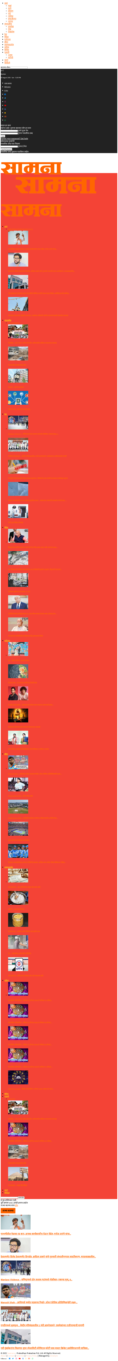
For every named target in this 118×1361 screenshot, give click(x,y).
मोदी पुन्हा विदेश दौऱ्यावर (15, 522)
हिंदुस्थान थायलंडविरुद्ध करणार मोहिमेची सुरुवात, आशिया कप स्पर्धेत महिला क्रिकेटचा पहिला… (37, 862)
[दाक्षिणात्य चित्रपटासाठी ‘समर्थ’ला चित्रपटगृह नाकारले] (18, 722)
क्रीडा (6, 42)
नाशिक (10, 16)
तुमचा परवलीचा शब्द (25, 133)
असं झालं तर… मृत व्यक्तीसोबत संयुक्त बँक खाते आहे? (24, 887)
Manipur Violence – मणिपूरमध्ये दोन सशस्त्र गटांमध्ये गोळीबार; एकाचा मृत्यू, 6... (36, 1280)
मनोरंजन (7, 39)
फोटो (6, 60)
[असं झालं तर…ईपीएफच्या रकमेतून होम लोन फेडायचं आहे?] (18, 970)
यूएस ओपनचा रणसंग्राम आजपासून (18, 840)
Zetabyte (54, 1356)
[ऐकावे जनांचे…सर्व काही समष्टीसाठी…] (18, 404)
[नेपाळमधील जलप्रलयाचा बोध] (18, 360)
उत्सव (10, 55)
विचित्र (6, 50)
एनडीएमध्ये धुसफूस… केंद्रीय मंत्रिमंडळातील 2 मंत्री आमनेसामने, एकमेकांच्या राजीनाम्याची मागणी (37, 456)
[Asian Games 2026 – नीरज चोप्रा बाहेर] (18, 790)
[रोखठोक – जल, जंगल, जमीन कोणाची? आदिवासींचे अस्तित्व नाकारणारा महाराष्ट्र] (18, 337)
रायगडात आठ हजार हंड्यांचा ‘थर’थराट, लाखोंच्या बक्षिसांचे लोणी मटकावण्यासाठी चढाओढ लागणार (38, 315)
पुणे (9, 13)
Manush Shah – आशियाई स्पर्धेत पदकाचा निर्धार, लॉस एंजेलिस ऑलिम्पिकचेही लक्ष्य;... (39, 1303)
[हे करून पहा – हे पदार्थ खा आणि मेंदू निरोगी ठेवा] (18, 677)
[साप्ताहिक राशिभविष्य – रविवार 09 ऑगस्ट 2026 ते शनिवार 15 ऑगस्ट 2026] (18, 1061)
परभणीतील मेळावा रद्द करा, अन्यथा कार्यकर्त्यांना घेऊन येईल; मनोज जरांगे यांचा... (36, 1234)
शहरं (6, 3)
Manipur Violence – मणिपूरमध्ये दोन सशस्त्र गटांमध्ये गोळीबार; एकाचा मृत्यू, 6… (33, 434)
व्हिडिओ (7, 63)
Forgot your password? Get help (14, 138)
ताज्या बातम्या (8, 83)
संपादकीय (8, 24)
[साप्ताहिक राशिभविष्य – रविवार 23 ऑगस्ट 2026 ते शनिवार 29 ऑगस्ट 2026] (18, 1017)
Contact (11, 1356)
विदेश (6, 37)
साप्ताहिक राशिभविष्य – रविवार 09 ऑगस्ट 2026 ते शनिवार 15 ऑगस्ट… (30, 1066)
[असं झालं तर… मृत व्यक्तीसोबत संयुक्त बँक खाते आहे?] (18, 882)
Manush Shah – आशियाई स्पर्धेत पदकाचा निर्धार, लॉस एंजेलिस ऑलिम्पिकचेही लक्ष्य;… (35, 774)
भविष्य (6, 47)
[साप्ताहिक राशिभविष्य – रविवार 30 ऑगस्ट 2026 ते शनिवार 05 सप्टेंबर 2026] (18, 995)
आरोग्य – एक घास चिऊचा (16, 909)
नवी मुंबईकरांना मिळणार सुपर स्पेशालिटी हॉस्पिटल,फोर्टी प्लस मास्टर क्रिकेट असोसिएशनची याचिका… (39, 293)
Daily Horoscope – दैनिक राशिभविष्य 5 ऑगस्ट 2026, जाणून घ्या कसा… (31, 1089)
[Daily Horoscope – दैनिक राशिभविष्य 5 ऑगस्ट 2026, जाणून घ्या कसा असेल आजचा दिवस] (18, 1083)
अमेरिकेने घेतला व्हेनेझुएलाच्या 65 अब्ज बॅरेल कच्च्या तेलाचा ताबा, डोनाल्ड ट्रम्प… (32, 613)
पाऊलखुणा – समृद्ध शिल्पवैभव (17, 1185)
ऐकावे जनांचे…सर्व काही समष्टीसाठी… (19, 409)
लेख (9, 29)
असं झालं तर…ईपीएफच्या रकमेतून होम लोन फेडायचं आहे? (26, 975)
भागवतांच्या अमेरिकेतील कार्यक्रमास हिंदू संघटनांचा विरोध (25, 636)
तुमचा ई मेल (22, 146)
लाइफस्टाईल (9, 44)
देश (5, 34)
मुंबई (9, 6)
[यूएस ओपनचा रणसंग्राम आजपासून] (18, 835)
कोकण (10, 11)
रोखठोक (11, 31)
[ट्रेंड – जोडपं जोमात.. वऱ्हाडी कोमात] (18, 655)
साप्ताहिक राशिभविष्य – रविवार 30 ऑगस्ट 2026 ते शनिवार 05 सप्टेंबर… (30, 1000)
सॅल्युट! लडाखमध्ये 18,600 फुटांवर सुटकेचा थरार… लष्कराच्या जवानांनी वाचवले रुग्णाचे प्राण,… (37, 500)
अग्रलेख (11, 26)
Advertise (20, 1356)
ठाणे (9, 8)
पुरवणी (6, 52)
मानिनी (10, 57)
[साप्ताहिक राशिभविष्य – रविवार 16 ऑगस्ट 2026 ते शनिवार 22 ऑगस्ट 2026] (18, 1039)
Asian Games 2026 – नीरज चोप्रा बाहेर (20, 796)
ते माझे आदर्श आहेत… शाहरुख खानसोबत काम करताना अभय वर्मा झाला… (31, 704)
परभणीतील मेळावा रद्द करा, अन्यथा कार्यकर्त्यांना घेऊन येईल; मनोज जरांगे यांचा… (32, 249)
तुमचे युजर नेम (23, 130)
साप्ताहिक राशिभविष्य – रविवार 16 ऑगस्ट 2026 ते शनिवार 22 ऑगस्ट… (30, 1044)
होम (16, 1205)
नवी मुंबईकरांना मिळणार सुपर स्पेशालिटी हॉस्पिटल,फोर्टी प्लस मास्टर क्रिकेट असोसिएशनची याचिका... (45, 1348)
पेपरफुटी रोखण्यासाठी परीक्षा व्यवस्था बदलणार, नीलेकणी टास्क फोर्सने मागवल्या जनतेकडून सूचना (38, 478)
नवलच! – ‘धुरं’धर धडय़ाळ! (16, 387)
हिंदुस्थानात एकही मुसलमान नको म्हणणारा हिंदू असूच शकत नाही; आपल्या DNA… (33, 547)
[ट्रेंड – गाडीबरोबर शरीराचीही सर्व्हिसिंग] (18, 948)
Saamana (11, 1353)
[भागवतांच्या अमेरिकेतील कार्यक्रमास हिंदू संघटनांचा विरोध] (18, 630)
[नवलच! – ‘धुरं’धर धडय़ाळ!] (18, 382)
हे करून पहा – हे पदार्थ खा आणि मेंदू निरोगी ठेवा (22, 682)
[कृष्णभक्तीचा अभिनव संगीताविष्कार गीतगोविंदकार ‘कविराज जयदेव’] (18, 744)
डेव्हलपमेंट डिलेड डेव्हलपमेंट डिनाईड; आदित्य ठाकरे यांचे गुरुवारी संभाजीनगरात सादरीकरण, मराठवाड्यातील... (48, 1257)
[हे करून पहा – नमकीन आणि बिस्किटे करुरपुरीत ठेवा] (18, 926)
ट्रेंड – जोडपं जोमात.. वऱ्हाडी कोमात (18, 660)
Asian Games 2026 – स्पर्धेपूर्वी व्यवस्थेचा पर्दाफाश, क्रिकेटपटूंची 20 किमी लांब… (33, 818)
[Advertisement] (34, 167)
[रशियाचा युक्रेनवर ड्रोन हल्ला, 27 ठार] (18, 586)
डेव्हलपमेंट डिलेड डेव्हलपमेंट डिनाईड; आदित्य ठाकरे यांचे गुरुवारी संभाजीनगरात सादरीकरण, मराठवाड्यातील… (41, 271)
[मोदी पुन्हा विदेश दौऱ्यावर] (18, 517)
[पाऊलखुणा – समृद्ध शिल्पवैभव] (18, 1180)
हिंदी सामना (7, 87)
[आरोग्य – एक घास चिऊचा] (18, 904)
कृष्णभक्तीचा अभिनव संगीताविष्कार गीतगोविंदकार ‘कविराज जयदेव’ (28, 749)
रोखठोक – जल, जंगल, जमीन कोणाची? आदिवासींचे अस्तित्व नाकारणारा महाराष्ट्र (32, 343)
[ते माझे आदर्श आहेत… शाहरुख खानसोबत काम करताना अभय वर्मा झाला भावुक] (18, 699)
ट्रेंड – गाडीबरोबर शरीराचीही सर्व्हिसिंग (19, 953)
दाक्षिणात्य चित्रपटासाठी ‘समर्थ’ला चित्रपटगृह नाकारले (24, 727)
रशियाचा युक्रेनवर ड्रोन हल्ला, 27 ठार (19, 591)
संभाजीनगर (12, 19)
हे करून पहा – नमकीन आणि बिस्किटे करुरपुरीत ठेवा (24, 931)
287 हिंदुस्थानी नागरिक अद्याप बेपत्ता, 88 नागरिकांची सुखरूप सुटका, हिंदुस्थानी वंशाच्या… (35, 569)
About (3, 1356)
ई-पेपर (6, 91)
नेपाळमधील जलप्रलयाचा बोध (17, 365)
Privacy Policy (31, 1356)
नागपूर (10, 21)
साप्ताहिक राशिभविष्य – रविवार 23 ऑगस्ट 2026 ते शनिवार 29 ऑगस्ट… (30, 1022)
